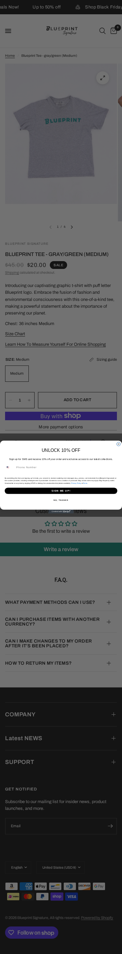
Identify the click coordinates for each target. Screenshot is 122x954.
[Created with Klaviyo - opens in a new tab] (61, 511)
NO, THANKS (61, 500)
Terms (85, 483)
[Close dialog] (118, 444)
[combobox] (10, 467)
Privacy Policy (76, 483)
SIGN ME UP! (61, 490)
